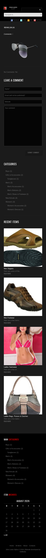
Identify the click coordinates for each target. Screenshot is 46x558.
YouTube (39, 20)
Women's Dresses (14, 209)
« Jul (5, 535)
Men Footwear (9, 318)
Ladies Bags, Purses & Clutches (16, 416)
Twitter (24, 20)
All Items (18, 546)
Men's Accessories (14, 186)
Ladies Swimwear (10, 367)
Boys (7, 171)
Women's (9, 202)
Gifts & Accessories (13, 175)
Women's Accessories (15, 206)
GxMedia (23, 552)
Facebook (16, 20)
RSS (31, 20)
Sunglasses (11, 179)
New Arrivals (10, 198)
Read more (7, 274)
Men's (8, 183)
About (25, 546)
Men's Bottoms (13, 190)
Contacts (32, 546)
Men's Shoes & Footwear (16, 194)
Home (12, 546)
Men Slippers (9, 269)
